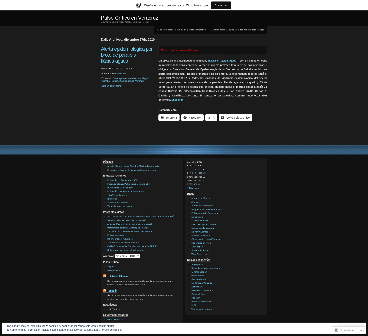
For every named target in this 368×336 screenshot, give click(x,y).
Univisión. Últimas (118, 276)
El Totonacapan (199, 272)
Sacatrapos (197, 247)
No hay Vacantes (199, 232)
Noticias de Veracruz (201, 235)
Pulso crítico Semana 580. (120, 188)
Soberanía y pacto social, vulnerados (125, 250)
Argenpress (197, 264)
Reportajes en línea (201, 243)
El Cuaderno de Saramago (204, 213)
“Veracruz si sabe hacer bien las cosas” (126, 220)
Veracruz (140, 81)
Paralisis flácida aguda (122, 81)
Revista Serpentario (201, 301)
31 (198, 184)
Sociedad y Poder (200, 250)
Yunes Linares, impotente (119, 206)
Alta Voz (195, 202)
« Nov (190, 188)
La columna (197, 217)
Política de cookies (111, 329)
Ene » (198, 188)
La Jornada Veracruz (201, 283)
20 (188, 180)
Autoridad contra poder (202, 205)
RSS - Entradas (115, 319)
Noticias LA (197, 287)
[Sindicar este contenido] (104, 276)
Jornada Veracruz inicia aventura (123, 242)
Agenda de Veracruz (201, 198)
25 (201, 180)
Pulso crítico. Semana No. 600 (122, 180)
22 (193, 180)
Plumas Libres (198, 294)
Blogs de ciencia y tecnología (205, 268)
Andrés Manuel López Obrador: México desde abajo (238, 30)
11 (201, 173)
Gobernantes (197, 275)
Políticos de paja (115, 235)
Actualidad (120, 73)
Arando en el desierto (118, 202)
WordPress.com (199, 254)
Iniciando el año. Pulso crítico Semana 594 (128, 184)
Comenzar (221, 5)
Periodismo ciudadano (202, 290)
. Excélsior (176, 99)
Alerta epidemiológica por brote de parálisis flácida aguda (126, 55)
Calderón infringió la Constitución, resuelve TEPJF (132, 246)
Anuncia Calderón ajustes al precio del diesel (129, 224)
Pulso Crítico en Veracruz (129, 18)
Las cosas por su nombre (203, 224)
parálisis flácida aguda (222, 60)
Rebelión (112, 290)
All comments (113, 270)
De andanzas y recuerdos (120, 239)
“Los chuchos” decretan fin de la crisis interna (129, 231)
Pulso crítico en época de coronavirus (125, 191)
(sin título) (112, 199)
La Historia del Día (200, 220)
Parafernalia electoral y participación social (128, 228)
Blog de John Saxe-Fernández (206, 209)
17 (198, 177)
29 (193, 184)
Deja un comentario (111, 86)
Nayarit (146, 78)
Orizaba (105, 81)
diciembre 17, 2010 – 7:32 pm (116, 68)
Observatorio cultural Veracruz (206, 239)
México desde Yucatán (202, 228)
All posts (111, 266)
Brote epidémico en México (127, 78)
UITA (193, 305)
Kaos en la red (198, 279)
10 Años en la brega (117, 195)
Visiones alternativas (201, 309)
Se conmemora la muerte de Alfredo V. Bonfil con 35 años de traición (141, 216)
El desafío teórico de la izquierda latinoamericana (181, 30)
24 (198, 180)
